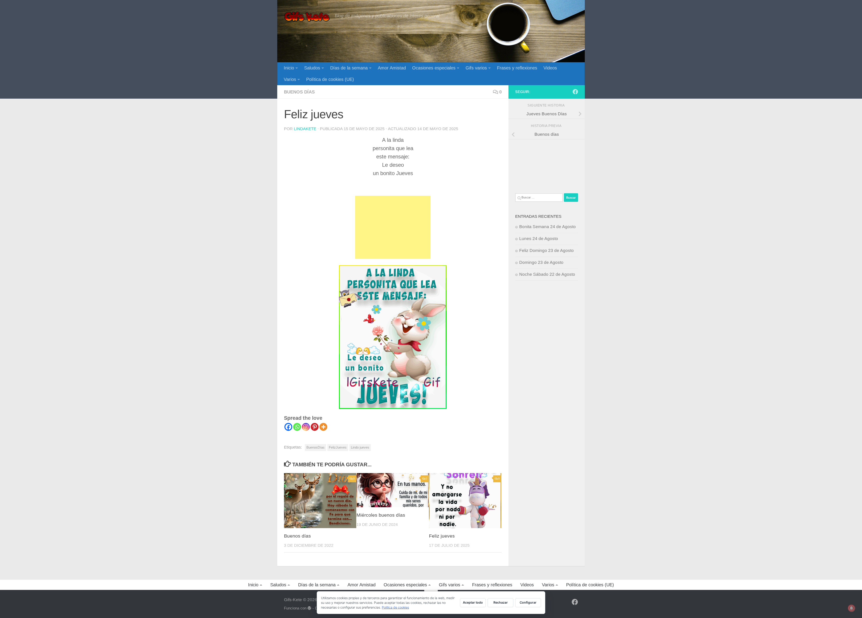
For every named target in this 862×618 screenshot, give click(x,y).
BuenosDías (315, 447)
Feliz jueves (442, 536)
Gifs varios (476, 67)
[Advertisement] (393, 227)
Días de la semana (349, 67)
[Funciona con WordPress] (309, 608)
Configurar (528, 602)
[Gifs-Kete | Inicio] (307, 17)
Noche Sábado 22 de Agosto (547, 274)
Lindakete (305, 129)
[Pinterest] (315, 427)
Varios (290, 79)
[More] (323, 427)
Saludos (312, 67)
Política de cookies (395, 607)
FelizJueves (338, 447)
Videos (550, 67)
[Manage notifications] (851, 608)
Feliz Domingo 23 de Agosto (546, 250)
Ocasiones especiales (433, 67)
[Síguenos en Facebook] (575, 91)
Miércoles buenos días (380, 515)
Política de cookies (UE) (330, 79)
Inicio (289, 67)
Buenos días (299, 91)
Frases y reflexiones (517, 67)
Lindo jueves (360, 447)
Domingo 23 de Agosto (541, 262)
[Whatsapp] (297, 427)
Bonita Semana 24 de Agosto (547, 226)
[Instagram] (306, 427)
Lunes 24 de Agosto (538, 238)
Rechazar (500, 602)
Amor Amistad (392, 67)
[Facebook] (288, 427)
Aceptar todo (473, 602)
